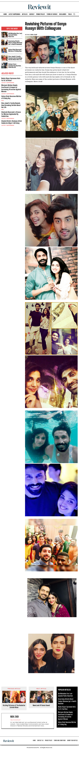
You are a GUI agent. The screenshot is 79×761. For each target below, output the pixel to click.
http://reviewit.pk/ (15, 720)
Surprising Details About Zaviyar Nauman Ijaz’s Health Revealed (15, 42)
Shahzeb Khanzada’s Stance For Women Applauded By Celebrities (11, 114)
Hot (2, 100)
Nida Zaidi (33, 34)
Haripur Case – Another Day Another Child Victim (14, 65)
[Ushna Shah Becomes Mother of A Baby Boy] (4, 50)
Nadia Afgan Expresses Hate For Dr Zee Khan (10, 79)
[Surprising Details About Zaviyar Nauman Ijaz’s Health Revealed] (4, 42)
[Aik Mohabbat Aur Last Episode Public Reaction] (4, 35)
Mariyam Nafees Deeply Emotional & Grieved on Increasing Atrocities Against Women (11, 88)
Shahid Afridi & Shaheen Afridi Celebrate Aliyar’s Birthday (11, 122)
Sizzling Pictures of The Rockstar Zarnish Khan (14, 706)
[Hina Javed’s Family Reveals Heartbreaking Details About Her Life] (4, 58)
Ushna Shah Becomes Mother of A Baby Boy (14, 50)
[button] (74, 14)
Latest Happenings (7, 82)
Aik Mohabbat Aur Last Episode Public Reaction (15, 34)
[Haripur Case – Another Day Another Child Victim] (4, 65)
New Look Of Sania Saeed (41, 705)
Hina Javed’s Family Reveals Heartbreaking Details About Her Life (15, 57)
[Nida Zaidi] (6, 721)
